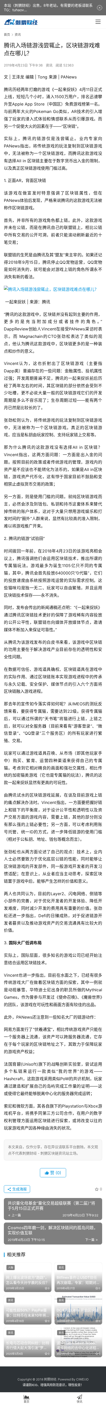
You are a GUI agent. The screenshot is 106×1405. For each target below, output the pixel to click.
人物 (10, 1267)
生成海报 (19, 1189)
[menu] (98, 21)
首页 (7, 35)
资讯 (49, 65)
